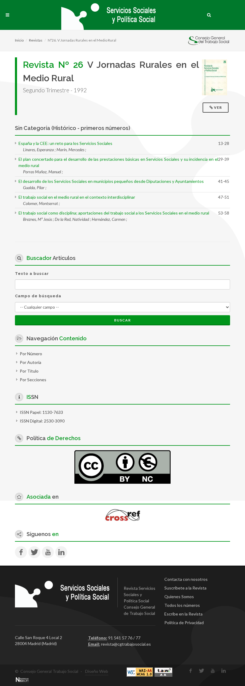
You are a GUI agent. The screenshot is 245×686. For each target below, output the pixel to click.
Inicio (19, 40)
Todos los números (182, 605)
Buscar (122, 320)
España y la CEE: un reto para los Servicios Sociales (65, 143)
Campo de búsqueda (38, 296)
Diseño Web (96, 671)
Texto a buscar (32, 273)
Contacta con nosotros (186, 579)
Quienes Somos (179, 596)
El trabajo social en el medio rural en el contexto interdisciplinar (77, 197)
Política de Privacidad (184, 622)
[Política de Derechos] (122, 466)
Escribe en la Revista (183, 613)
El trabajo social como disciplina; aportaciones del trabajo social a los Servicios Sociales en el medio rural (114, 212)
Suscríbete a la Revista (185, 587)
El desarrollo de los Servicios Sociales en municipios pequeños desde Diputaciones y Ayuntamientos (111, 181)
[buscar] (209, 14)
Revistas (35, 40)
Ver (218, 107)
